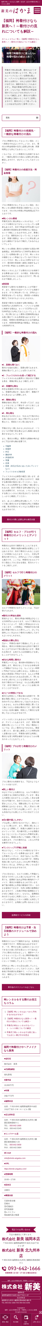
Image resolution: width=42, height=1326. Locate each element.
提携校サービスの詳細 (21, 915)
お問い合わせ (37, 1322)
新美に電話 (5, 1322)
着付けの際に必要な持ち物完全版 (21, 519)
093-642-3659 (15, 1145)
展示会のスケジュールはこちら (21, 987)
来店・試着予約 (26, 1323)
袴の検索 (15, 1322)
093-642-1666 (15, 1126)
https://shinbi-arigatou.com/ (15, 1169)
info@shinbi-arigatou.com (14, 1158)
